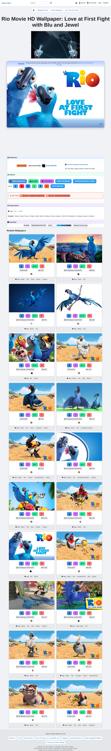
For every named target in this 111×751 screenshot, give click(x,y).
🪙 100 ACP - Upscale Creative (32, 195)
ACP (13, 195)
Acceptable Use (54, 738)
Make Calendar (63, 181)
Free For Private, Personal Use (77, 164)
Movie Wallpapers (57, 10)
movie (20, 211)
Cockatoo (78, 675)
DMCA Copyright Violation (93, 738)
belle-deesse (85, 274)
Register (106, 3)
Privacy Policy (28, 738)
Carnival (91, 216)
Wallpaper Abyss (42, 10)
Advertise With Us (76, 738)
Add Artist (21, 165)
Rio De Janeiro (55, 216)
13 (83, 316)
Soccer (27, 216)
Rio (15, 211)
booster (85, 522)
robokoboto (37, 274)
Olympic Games (82, 216)
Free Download (18, 181)
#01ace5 (59, 225)
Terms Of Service (41, 738)
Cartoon (44, 279)
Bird (83, 378)
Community (92, 3)
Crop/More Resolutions (85, 181)
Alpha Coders (6, 3)
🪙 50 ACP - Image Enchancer (58, 195)
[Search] (51, 2)
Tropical (44, 527)
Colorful (38, 527)
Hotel (36, 216)
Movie (22, 279)
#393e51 (69, 225)
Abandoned (37, 323)
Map (22, 216)
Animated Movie (39, 477)
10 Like (34, 181)
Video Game (79, 626)
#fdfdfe (54, 225)
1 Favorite (47, 181)
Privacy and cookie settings (55, 742)
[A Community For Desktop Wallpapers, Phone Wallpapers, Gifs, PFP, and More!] (33, 10)
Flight (32, 216)
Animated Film (81, 576)
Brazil (41, 216)
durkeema (37, 373)
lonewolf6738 (51, 166)
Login (99, 3)
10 (36, 563)
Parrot (32, 279)
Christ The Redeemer (68, 216)
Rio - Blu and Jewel (71, 10)
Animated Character (86, 428)
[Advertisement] (55, 141)
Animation (39, 428)
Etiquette (65, 738)
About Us (13, 738)
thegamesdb (85, 621)
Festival (47, 216)
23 (36, 365)
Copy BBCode (57, 186)
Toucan (30, 477)
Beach (17, 216)
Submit (82, 3)
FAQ (19, 738)
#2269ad (64, 225)
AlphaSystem (85, 323)
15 (36, 266)
